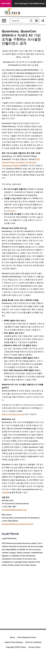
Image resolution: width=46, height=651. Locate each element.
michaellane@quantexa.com (14, 510)
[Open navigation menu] (4, 20)
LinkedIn (5, 492)
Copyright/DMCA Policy (16, 647)
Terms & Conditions (33, 642)
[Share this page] (42, 20)
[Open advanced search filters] (36, 20)
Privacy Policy (34, 647)
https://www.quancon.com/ (13, 414)
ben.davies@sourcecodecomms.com (17, 524)
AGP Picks (5, 4)
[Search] (31, 20)
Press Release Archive (26, 637)
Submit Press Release (14, 642)
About (12, 637)
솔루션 (13, 211)
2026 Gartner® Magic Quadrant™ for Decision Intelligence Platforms (21, 162)
